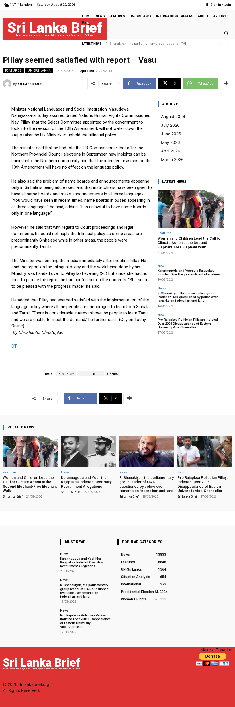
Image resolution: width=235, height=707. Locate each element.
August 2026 (173, 116)
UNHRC (112, 374)
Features (13, 70)
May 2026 (170, 142)
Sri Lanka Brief (30, 83)
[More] (226, 83)
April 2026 (170, 150)
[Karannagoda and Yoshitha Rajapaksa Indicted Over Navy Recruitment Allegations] (88, 451)
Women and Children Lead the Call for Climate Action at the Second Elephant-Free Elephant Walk (190, 242)
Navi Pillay (66, 374)
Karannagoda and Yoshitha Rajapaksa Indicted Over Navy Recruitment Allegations (189, 272)
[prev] (219, 43)
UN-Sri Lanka (39, 70)
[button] (226, 33)
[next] (228, 43)
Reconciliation (90, 374)
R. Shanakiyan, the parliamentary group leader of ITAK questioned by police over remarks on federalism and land (188, 297)
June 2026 (171, 133)
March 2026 (172, 159)
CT (14, 346)
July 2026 (170, 125)
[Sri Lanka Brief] (8, 83)
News (162, 265)
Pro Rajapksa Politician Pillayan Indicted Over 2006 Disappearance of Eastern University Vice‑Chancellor (188, 323)
